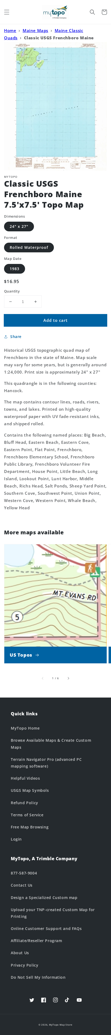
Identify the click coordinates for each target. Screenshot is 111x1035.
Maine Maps (35, 30)
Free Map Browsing (29, 827)
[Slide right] (68, 678)
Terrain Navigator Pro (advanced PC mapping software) (46, 763)
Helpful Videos (25, 778)
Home (10, 30)
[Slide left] (43, 678)
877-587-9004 (24, 873)
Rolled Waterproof (29, 247)
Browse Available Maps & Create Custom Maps (51, 744)
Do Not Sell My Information (38, 977)
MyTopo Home (25, 728)
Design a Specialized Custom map (44, 897)
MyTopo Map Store (60, 1024)
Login (16, 839)
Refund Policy (24, 802)
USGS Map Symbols (30, 790)
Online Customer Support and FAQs (46, 928)
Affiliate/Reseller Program (36, 940)
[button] (7, 12)
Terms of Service (27, 814)
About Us (20, 952)
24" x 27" (19, 226)
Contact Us (22, 885)
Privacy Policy (24, 965)
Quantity (12, 291)
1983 (14, 268)
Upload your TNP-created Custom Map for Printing (53, 913)
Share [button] (16, 336)
